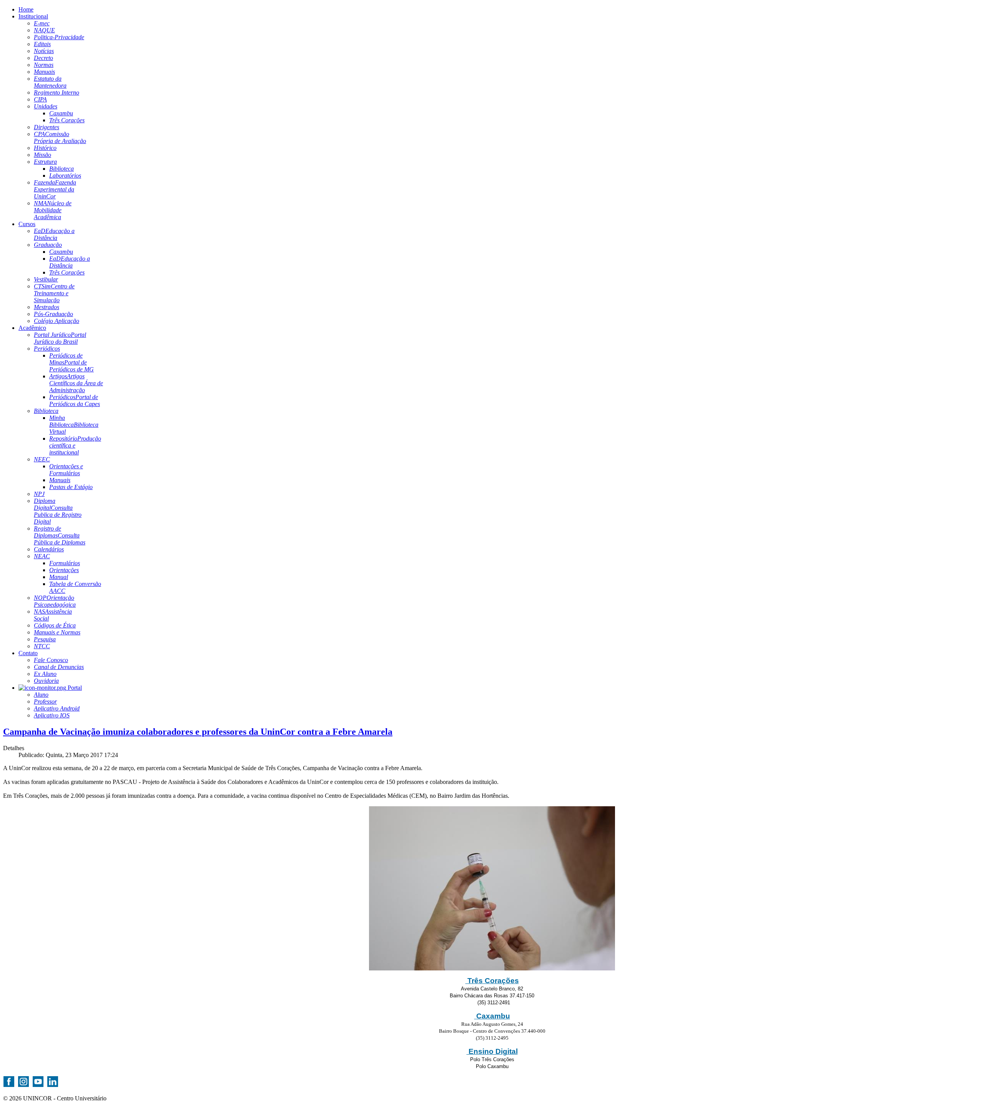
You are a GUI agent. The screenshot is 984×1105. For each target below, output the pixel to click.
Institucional (33, 16)
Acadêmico (32, 328)
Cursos (26, 224)
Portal (74, 687)
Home (25, 9)
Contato (28, 653)
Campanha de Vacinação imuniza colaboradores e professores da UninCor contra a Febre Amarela (197, 732)
